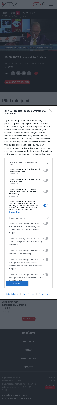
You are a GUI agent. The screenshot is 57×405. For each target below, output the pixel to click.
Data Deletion (12, 294)
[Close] (51, 111)
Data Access (28, 294)
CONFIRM (17, 284)
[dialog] (28, 203)
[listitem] (28, 163)
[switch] (45, 170)
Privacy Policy (45, 294)
